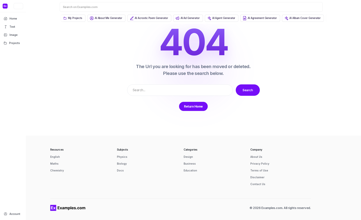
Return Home (193, 106)
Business (190, 163)
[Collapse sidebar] (18, 6)
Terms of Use (259, 170)
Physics (122, 156)
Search (248, 90)
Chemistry (57, 170)
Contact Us (257, 184)
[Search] (314, 6)
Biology (122, 163)
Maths (54, 163)
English (55, 156)
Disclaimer (257, 177)
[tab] (73, 18)
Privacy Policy (259, 163)
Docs (120, 170)
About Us (256, 156)
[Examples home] (67, 208)
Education (190, 170)
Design (188, 156)
